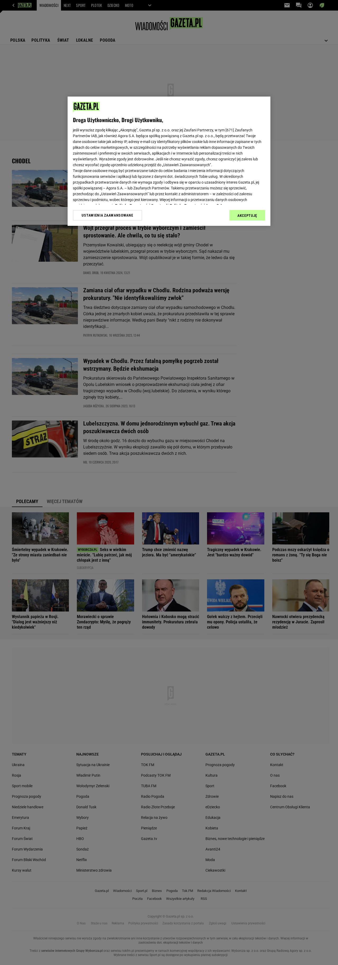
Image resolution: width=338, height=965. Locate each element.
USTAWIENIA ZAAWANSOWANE (107, 215)
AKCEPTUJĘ (247, 215)
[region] (169, 161)
